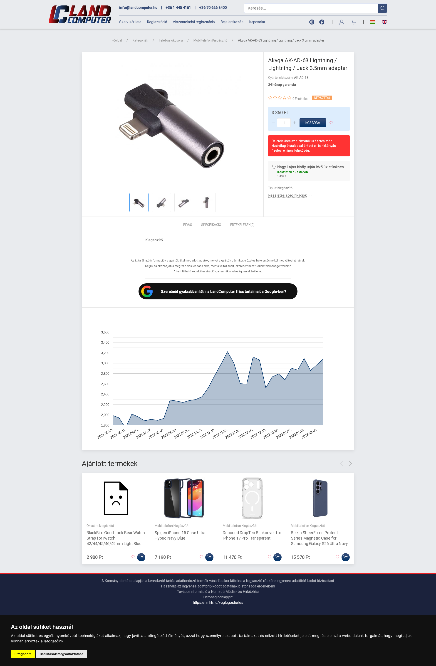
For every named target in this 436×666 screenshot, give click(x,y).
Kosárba (312, 123)
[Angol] (383, 22)
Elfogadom (23, 654)
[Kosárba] (141, 557)
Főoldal (117, 40)
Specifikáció (211, 225)
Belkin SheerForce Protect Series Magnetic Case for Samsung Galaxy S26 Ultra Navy (319, 538)
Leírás (187, 225)
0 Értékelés (300, 99)
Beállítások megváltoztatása (61, 654)
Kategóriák (140, 40)
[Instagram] (312, 22)
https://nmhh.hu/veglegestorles (218, 602)
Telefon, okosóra (171, 40)
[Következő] (350, 463)
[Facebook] (323, 22)
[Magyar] (373, 22)
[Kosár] (354, 22)
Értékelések (242, 225)
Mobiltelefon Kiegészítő (210, 40)
